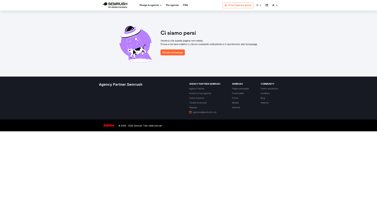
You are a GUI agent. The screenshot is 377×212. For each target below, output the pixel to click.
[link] (172, 5)
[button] (259, 5)
